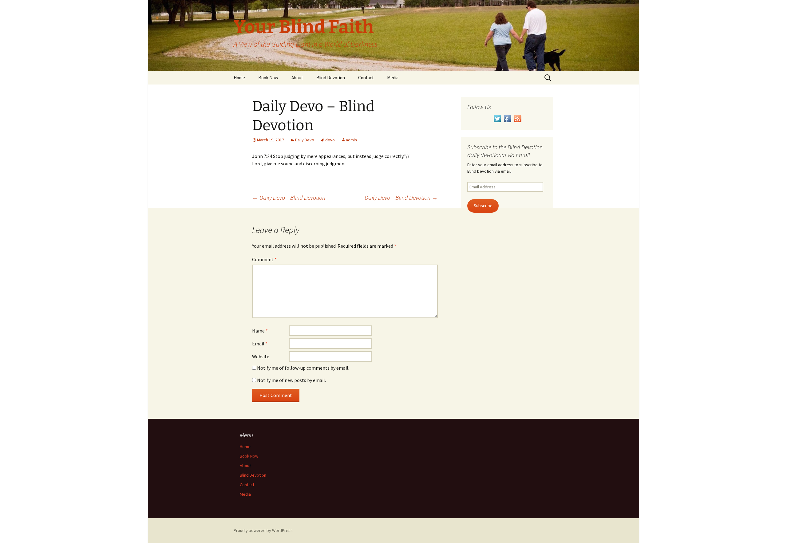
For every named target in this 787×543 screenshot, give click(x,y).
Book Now (268, 78)
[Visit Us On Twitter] (497, 118)
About (297, 78)
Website (260, 356)
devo (330, 140)
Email (259, 343)
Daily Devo (304, 140)
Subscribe (483, 205)
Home (239, 78)
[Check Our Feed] (517, 118)
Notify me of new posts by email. (291, 380)
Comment (264, 259)
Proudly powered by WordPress (263, 530)
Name (260, 331)
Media (392, 78)
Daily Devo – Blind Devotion (288, 197)
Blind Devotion (330, 78)
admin (351, 140)
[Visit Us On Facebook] (507, 118)
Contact (366, 78)
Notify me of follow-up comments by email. (303, 368)
